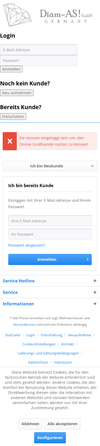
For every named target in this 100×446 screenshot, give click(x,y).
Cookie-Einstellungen (38, 344)
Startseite (12, 335)
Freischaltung (51, 335)
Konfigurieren (50, 437)
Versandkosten (24, 324)
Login (30, 335)
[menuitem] (15, 335)
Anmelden (11, 69)
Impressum (63, 362)
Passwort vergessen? (26, 245)
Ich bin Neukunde (46, 165)
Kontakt (67, 344)
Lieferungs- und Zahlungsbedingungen (48, 353)
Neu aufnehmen (16, 92)
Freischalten (13, 116)
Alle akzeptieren (62, 423)
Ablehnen (30, 423)
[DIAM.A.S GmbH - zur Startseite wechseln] (48, 7)
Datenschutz (38, 362)
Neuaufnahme (79, 335)
